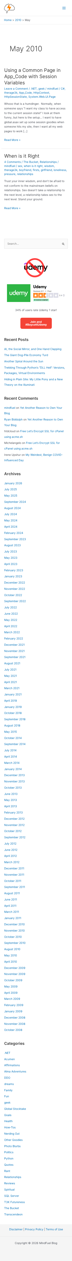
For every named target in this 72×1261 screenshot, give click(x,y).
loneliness (60, 170)
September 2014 (15, 744)
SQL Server (11, 1195)
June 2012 (10, 849)
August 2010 (12, 949)
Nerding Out (12, 1133)
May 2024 (10, 520)
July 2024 (10, 514)
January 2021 (13, 694)
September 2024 (15, 501)
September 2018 (14, 719)
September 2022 (15, 601)
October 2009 (13, 980)
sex (20, 166)
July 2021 (10, 669)
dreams (9, 1084)
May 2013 (10, 800)
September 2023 (15, 539)
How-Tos (10, 1127)
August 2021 (12, 663)
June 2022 (11, 613)
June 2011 (10, 899)
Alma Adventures (15, 1071)
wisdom (49, 166)
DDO (7, 1077)
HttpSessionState (15, 96)
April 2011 (10, 905)
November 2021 (14, 651)
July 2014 (10, 750)
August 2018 (12, 725)
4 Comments (12, 162)
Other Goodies (13, 1140)
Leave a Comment (16, 88)
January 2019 (13, 707)
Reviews (9, 1183)
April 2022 (10, 626)
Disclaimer (16, 1229)
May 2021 (10, 675)
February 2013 (13, 812)
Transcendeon (13, 1214)
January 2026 (13, 483)
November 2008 (14, 1023)
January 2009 (13, 1011)
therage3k (10, 92)
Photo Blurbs (12, 1146)
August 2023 (12, 545)
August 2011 (12, 893)
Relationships (48, 162)
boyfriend (25, 170)
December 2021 (14, 644)
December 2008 (14, 1017)
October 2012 (13, 831)
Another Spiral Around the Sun (23, 361)
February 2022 (13, 638)
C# (63, 88)
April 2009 (11, 992)
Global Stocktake (15, 1108)
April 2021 (10, 682)
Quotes (8, 1164)
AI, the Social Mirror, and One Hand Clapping (32, 349)
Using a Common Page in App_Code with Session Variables (32, 76)
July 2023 (10, 551)
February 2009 (13, 1005)
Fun (6, 1096)
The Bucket (30, 162)
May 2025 (10, 495)
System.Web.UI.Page (42, 96)
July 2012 (10, 843)
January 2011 (12, 918)
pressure (9, 174)
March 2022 (12, 632)
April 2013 (10, 806)
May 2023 (10, 557)
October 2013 (13, 787)
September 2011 (14, 887)
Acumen (9, 1059)
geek (41, 88)
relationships (25, 174)
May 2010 (10, 955)
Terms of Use (54, 1229)
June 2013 (11, 794)
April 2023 (10, 564)
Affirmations (12, 1065)
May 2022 (10, 620)
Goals (7, 1115)
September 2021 (14, 657)
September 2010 (15, 942)
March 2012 (11, 862)
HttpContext (41, 92)
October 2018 (13, 713)
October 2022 (13, 595)
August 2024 (12, 508)
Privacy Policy (34, 1229)
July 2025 (10, 489)
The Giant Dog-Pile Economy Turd (26, 355)
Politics (8, 1152)
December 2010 (14, 924)
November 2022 (14, 588)
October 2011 (12, 881)
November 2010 (14, 930)
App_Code (25, 92)
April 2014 (10, 756)
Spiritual (9, 1189)
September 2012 (14, 837)
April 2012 (10, 855)
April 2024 (10, 526)
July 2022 (10, 607)
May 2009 (11, 986)
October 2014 (13, 738)
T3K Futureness (14, 1202)
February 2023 (13, 570)
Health (8, 1121)
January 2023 (13, 576)
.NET (34, 88)
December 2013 (14, 775)
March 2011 (11, 911)
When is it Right (21, 156)
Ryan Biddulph (13, 419)
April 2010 (10, 961)
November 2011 (14, 874)
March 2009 (12, 998)
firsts (36, 170)
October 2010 (13, 936)
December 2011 (14, 868)
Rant (7, 1171)
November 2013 (14, 781)
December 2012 (14, 818)
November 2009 (14, 974)
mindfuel (9, 407)
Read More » (12, 140)
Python (8, 1158)
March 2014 (12, 762)
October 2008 (13, 1029)
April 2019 (10, 700)
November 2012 (14, 825)
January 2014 (13, 769)
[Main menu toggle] (64, 8)
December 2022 (14, 582)
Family (8, 1090)
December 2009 (14, 968)
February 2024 (13, 533)
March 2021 (11, 688)
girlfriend (46, 170)
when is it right (33, 166)
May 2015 (10, 731)
